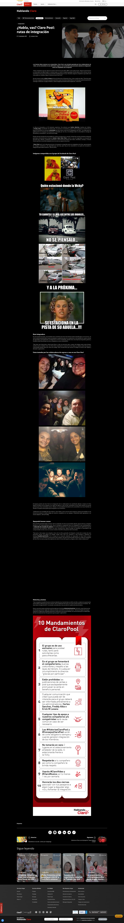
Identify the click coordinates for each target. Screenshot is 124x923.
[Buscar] (95, 4)
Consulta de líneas (51, 899)
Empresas (26, 1)
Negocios (65, 18)
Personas (20, 1)
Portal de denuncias (82, 904)
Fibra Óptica (19, 894)
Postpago (34, 894)
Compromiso (39, 18)
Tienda (35, 4)
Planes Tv (19, 899)
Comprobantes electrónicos (53, 904)
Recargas (34, 896)
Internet (18, 891)
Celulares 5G (50, 894)
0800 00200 (95, 912)
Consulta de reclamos (67, 896)
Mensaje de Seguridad (67, 902)
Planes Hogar (19, 896)
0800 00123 (103, 912)
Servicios (27, 4)
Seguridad (72, 18)
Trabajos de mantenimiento (83, 902)
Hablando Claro (52, 4)
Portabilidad (34, 902)
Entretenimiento (49, 18)
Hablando (26, 11)
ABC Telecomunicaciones (28, 18)
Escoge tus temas (103, 919)
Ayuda (42, 4)
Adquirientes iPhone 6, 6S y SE (69, 899)
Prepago (34, 891)
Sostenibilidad (81, 894)
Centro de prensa (81, 896)
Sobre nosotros (81, 891)
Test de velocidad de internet (53, 902)
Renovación (34, 899)
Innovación (58, 18)
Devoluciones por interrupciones (69, 891)
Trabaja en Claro (81, 899)
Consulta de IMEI (50, 891)
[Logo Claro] (20, 4)
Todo (19, 18)
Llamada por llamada (51, 907)
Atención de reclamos (67, 894)
